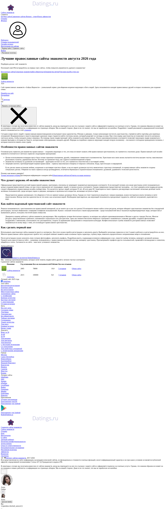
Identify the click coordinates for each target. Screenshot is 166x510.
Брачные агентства (8, 298)
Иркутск (4, 371)
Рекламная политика (9, 53)
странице (27, 130)
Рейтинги (4, 40)
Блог (3, 433)
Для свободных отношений (11, 349)
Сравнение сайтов (18, 17)
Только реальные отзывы (10, 175)
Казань (3, 373)
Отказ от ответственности (11, 446)
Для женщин (6, 338)
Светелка (6, 100)
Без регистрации (7, 290)
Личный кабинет (7, 439)
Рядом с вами (6, 328)
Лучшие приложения (9, 399)
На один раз (74, 72)
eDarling (4, 383)
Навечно (4, 395)
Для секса (4, 324)
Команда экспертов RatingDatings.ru (26, 258)
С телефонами (6, 296)
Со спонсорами (7, 347)
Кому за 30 (5, 332)
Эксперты (5, 456)
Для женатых (6, 342)
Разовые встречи (7, 326)
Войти (3, 51)
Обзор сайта (76, 269)
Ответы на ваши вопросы (81, 175)
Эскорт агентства (7, 322)
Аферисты (5, 452)
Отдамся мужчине (8, 304)
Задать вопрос (6, 444)
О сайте (4, 437)
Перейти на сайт (7, 93)
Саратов (4, 369)
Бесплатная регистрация (10, 285)
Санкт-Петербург (7, 357)
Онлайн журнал (7, 44)
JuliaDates (7, 281)
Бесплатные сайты (8, 72)
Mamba (3, 391)
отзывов (62, 269)
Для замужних (6, 340)
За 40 (3, 334)
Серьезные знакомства (23, 72)
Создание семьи (7, 310)
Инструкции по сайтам (10, 46)
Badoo (3, 387)
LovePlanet (5, 385)
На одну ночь (6, 308)
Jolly (2, 379)
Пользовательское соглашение (12, 448)
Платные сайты (7, 288)
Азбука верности (13, 270)
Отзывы (4, 19)
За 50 (3, 336)
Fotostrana (4, 389)
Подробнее (5, 95)
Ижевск (4, 367)
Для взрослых (64, 72)
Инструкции (6, 435)
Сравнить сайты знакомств (11, 427)
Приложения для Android (10, 404)
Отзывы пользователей (10, 42)
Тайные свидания (8, 318)
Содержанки (6, 320)
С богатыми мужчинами (10, 345)
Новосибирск (6, 359)
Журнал (4, 21)
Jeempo (3, 381)
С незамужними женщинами (12, 351)
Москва (4, 355)
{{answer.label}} (7, 502)
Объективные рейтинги (61, 175)
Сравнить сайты (18, 48)
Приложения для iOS (9, 401)
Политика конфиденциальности (13, 442)
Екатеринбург (6, 361)
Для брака (5, 312)
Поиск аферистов (44, 17)
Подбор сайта (6, 17)
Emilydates (5, 393)
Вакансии (4, 454)
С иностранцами (7, 302)
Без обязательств (38, 72)
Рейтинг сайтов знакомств (16, 458)
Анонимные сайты (8, 294)
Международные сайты (10, 292)
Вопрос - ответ (31, 17)
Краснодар (5, 365)
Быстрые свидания (8, 300)
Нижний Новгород (8, 363)
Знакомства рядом (52, 72)
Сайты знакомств (7, 12)
